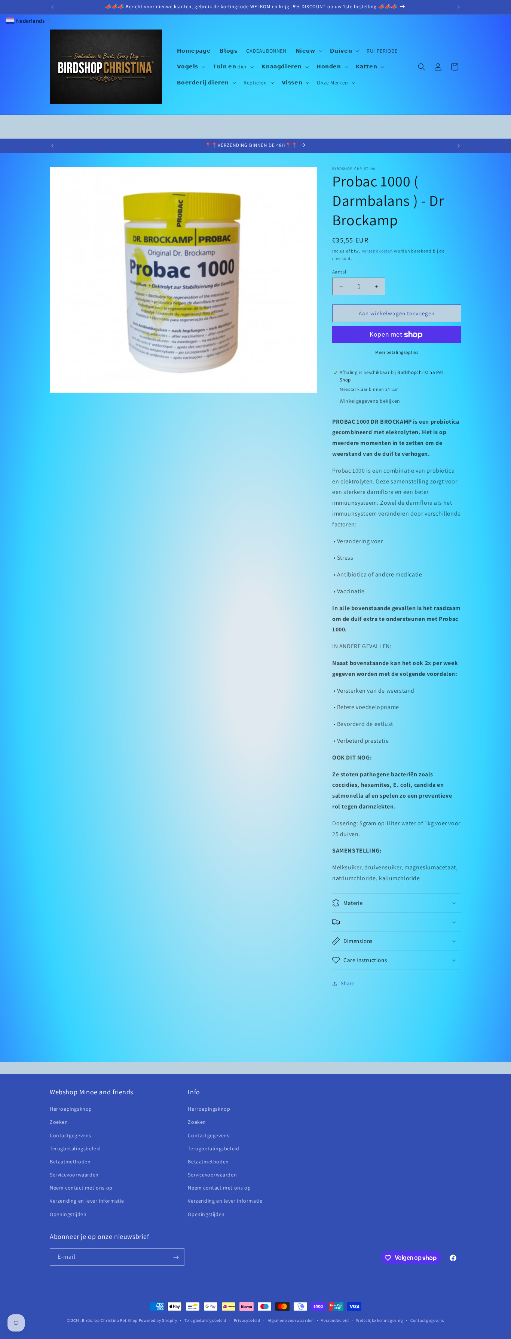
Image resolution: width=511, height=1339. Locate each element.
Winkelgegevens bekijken (370, 401)
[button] (308, 51)
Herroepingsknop (71, 1109)
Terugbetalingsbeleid (75, 1148)
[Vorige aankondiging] (52, 7)
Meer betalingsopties (396, 352)
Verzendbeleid (335, 1320)
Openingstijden (68, 1214)
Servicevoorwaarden (74, 1174)
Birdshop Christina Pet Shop (110, 1320)
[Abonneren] (176, 1257)
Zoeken (59, 1122)
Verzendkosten (377, 251)
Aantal (339, 272)
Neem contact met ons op (81, 1188)
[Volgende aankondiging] (458, 7)
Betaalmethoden (70, 1161)
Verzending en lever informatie (87, 1201)
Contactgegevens (70, 1135)
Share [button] (348, 983)
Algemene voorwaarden (291, 1320)
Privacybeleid (247, 1320)
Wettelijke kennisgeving (379, 1320)
